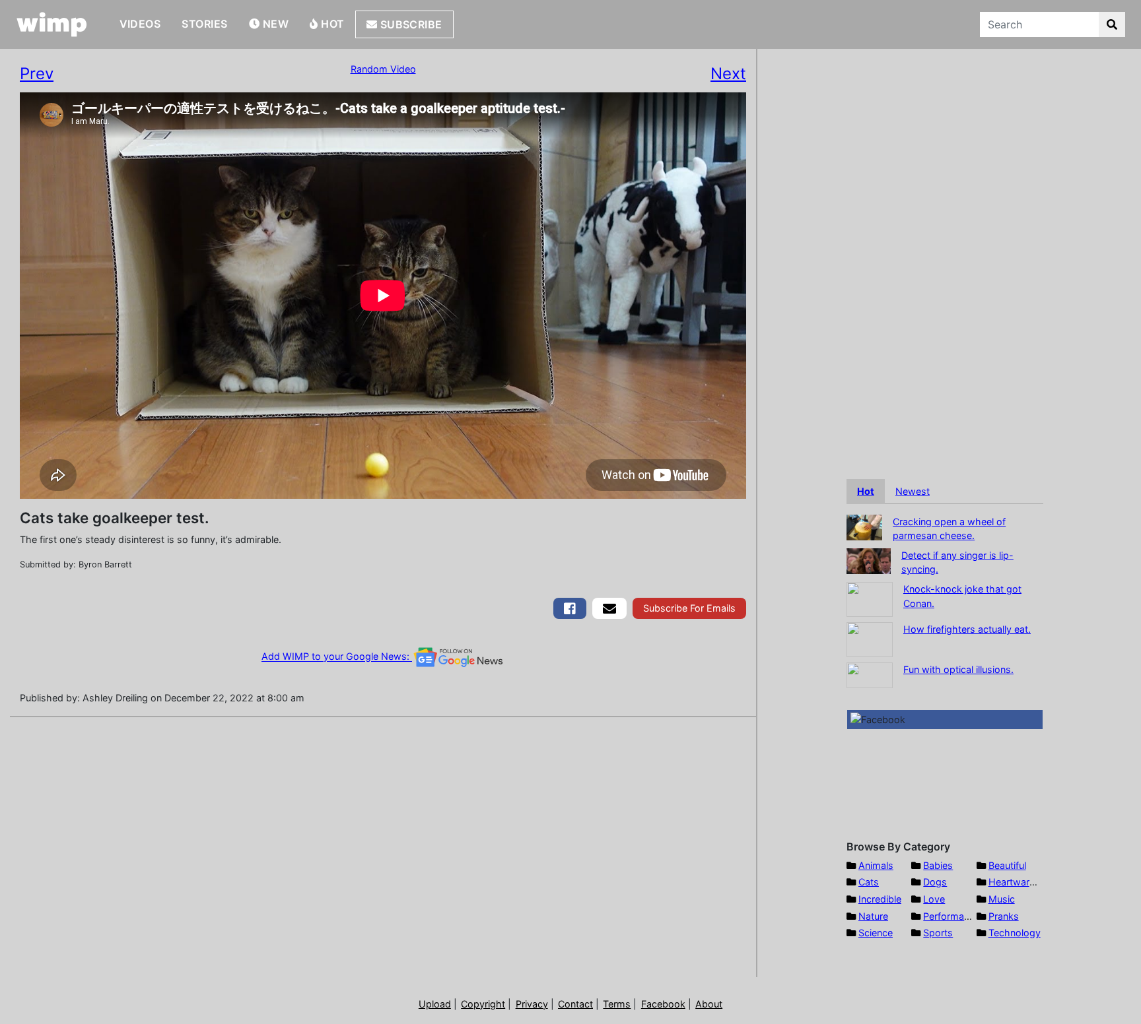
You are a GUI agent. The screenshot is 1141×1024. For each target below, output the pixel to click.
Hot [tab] (865, 491)
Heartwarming (1019, 881)
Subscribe (409, 24)
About (708, 1003)
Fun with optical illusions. (958, 669)
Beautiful (1007, 865)
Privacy (532, 1003)
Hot (331, 23)
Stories (204, 23)
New (274, 23)
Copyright (483, 1003)
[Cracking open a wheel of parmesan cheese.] (864, 526)
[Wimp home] (52, 24)
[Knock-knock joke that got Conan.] (870, 598)
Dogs (935, 881)
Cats (868, 881)
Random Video (383, 69)
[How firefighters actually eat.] (870, 638)
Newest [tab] (912, 491)
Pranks (1003, 916)
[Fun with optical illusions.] (870, 674)
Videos (140, 23)
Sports (938, 932)
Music (1001, 899)
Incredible (879, 899)
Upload (435, 1003)
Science (875, 932)
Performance (951, 916)
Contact (575, 1003)
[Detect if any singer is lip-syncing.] (869, 559)
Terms (617, 1003)
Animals (875, 865)
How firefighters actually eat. (967, 629)
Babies (938, 865)
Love (934, 899)
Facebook (663, 1003)
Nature (873, 916)
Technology (1014, 932)
